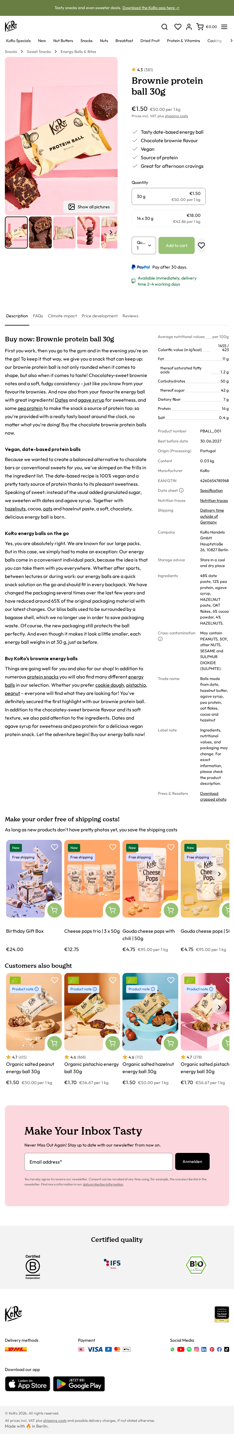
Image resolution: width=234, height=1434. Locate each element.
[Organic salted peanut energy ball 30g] (34, 1029)
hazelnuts (15, 509)
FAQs (38, 316)
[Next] (231, 40)
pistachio (136, 685)
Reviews (130, 316)
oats (47, 509)
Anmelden (192, 1161)
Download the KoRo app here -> (150, 7)
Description (17, 316)
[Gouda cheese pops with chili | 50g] (150, 896)
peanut (12, 693)
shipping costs (176, 116)
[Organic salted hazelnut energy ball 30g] (150, 1029)
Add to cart (176, 245)
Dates (61, 400)
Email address (46, 1162)
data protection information (103, 1184)
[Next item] (111, 232)
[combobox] (142, 248)
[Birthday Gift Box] (34, 896)
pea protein (30, 408)
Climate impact (62, 316)
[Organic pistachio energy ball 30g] (92, 1029)
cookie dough (109, 685)
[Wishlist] (178, 27)
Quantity (142, 242)
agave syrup (91, 400)
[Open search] (164, 27)
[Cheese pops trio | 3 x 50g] (92, 896)
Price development (100, 316)
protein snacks (42, 677)
